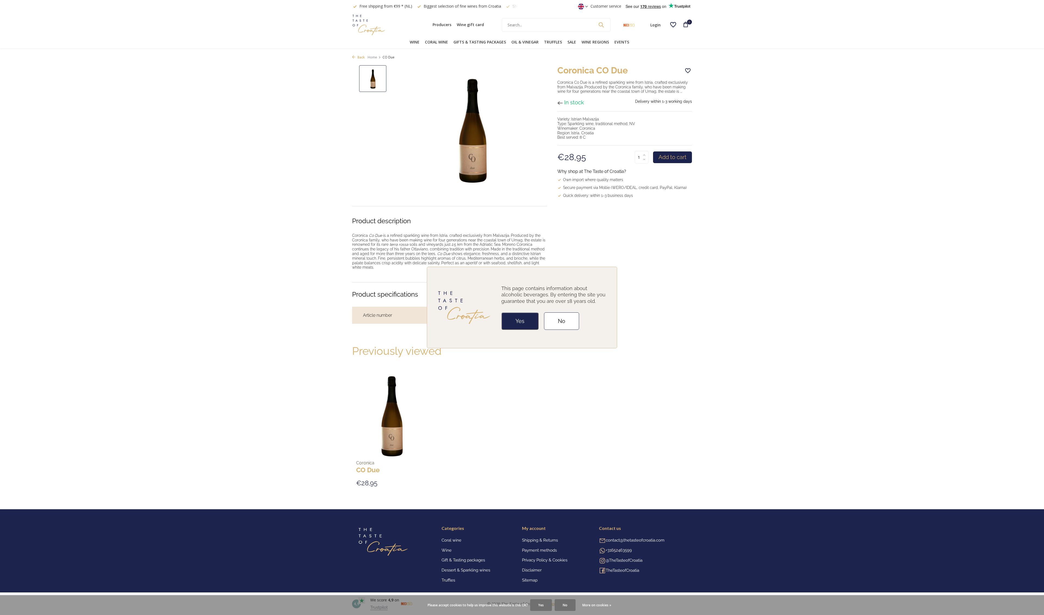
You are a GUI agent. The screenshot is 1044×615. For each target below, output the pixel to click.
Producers (442, 24)
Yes (519, 321)
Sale (571, 42)
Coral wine (436, 42)
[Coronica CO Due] (391, 414)
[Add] (417, 483)
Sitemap (529, 580)
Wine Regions (595, 42)
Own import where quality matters (593, 180)
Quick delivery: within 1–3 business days (598, 195)
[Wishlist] (673, 25)
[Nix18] (629, 24)
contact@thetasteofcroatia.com (635, 540)
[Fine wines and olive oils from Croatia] (386, 24)
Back (361, 57)
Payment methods (539, 550)
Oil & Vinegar (525, 42)
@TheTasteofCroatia (624, 560)
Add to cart (672, 157)
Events (621, 42)
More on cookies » (596, 605)
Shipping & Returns (540, 540)
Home (372, 57)
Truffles (553, 42)
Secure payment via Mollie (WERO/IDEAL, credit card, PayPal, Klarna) (625, 187)
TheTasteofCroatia (622, 570)
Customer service (606, 6)
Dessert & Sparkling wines (466, 570)
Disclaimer (532, 570)
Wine (415, 42)
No (561, 321)
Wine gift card (470, 24)
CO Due (368, 470)
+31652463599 (619, 550)
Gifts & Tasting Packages (479, 42)
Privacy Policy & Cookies (544, 560)
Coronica (365, 463)
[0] (684, 24)
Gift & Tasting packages (463, 560)
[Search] (601, 24)
